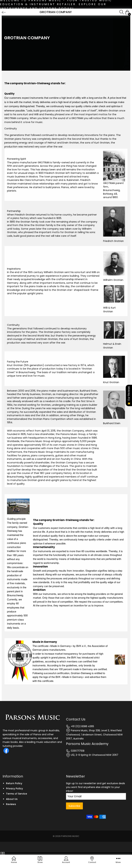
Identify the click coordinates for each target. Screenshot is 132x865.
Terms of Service (16, 793)
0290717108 (77, 751)
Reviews (11, 804)
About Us (12, 799)
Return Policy (14, 783)
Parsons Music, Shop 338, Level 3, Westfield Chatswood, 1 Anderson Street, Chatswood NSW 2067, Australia (94, 734)
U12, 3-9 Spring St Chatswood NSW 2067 (94, 755)
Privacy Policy (14, 788)
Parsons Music (70, 836)
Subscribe (74, 806)
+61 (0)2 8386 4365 (82, 726)
